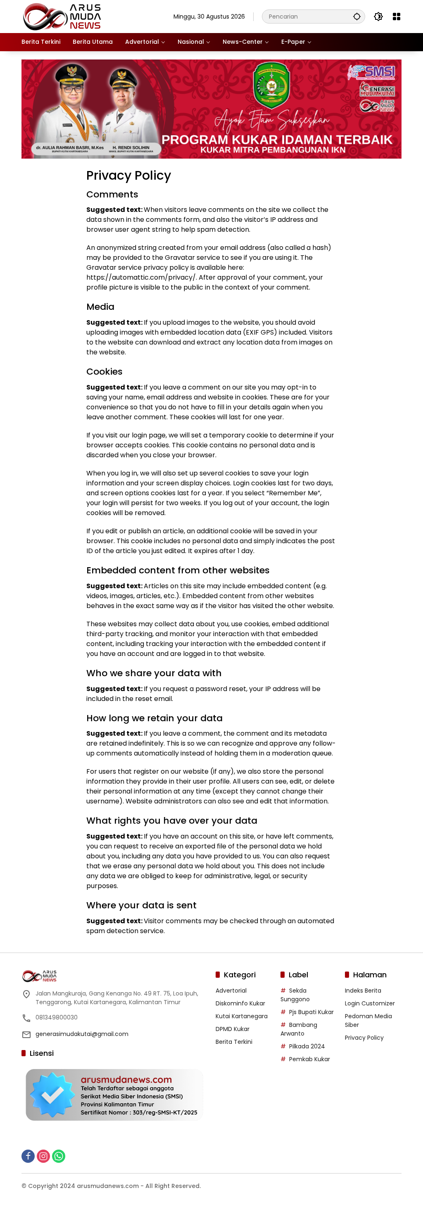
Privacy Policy (364, 1038)
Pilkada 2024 (307, 1046)
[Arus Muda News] (62, 16)
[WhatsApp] (58, 1156)
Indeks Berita (363, 990)
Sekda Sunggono (295, 994)
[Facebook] (28, 1156)
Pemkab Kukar (309, 1059)
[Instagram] (43, 1156)
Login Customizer (370, 1003)
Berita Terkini (234, 1042)
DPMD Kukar (233, 1029)
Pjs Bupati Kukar (311, 1012)
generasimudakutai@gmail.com (82, 1034)
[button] (357, 16)
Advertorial (231, 990)
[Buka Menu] (397, 16)
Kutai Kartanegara (242, 1016)
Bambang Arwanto (298, 1029)
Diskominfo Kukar (240, 1003)
